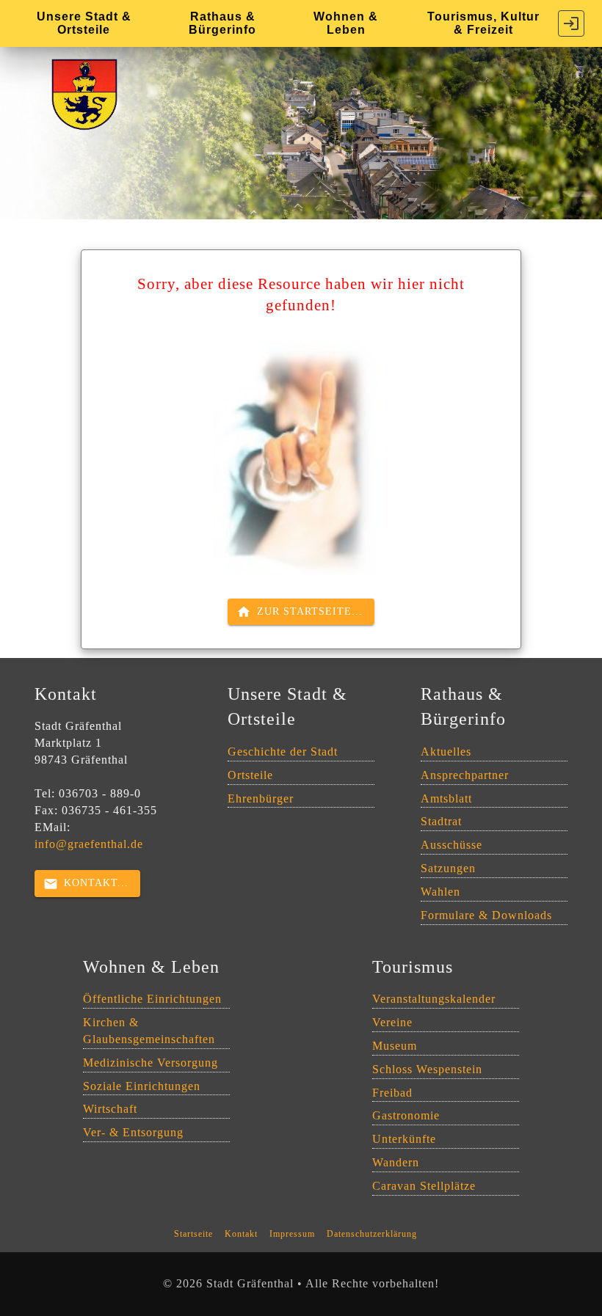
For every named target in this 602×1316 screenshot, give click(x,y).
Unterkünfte (404, 1139)
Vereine (392, 1022)
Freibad (392, 1092)
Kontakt (241, 1234)
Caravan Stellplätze (424, 1186)
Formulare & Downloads (486, 915)
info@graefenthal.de (89, 844)
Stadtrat (441, 821)
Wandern (395, 1162)
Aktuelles (446, 751)
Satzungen (448, 868)
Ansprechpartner (465, 775)
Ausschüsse (451, 844)
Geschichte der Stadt (283, 751)
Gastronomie (406, 1115)
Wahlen (440, 891)
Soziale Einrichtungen (141, 1086)
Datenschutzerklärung (372, 1234)
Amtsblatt (446, 798)
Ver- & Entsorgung (133, 1132)
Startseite (193, 1234)
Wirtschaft (110, 1109)
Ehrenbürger (261, 798)
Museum (394, 1045)
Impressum (292, 1234)
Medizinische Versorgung (150, 1062)
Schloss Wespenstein (427, 1069)
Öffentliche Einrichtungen (152, 999)
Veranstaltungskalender (434, 999)
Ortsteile (250, 775)
